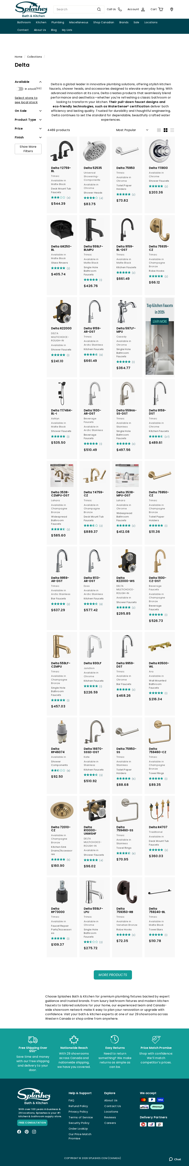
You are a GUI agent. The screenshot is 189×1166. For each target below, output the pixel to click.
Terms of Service (81, 1117)
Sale (136, 22)
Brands (123, 22)
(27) (167, 436)
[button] (28, 81)
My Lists (67, 30)
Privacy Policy (78, 1112)
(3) (133, 444)
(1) (100, 280)
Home (19, 57)
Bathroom (24, 22)
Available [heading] (22, 82)
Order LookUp (78, 1129)
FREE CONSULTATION (32, 1122)
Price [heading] (19, 128)
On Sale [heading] (21, 111)
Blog (54, 30)
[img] (52, 197)
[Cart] (171, 9)
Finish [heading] (19, 137)
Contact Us (112, 1106)
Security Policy (79, 1123)
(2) (133, 194)
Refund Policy (78, 1106)
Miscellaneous (78, 22)
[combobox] (79, 9)
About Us (40, 30)
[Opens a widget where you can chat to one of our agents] (175, 1159)
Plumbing (57, 22)
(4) (69, 197)
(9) (69, 770)
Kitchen (41, 22)
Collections (34, 57)
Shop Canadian (103, 22)
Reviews (110, 1117)
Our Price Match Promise (80, 1136)
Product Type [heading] (25, 120)
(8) (101, 604)
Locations (151, 22)
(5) (134, 778)
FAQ (71, 1100)
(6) (101, 355)
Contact (23, 30)
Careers (110, 1123)
